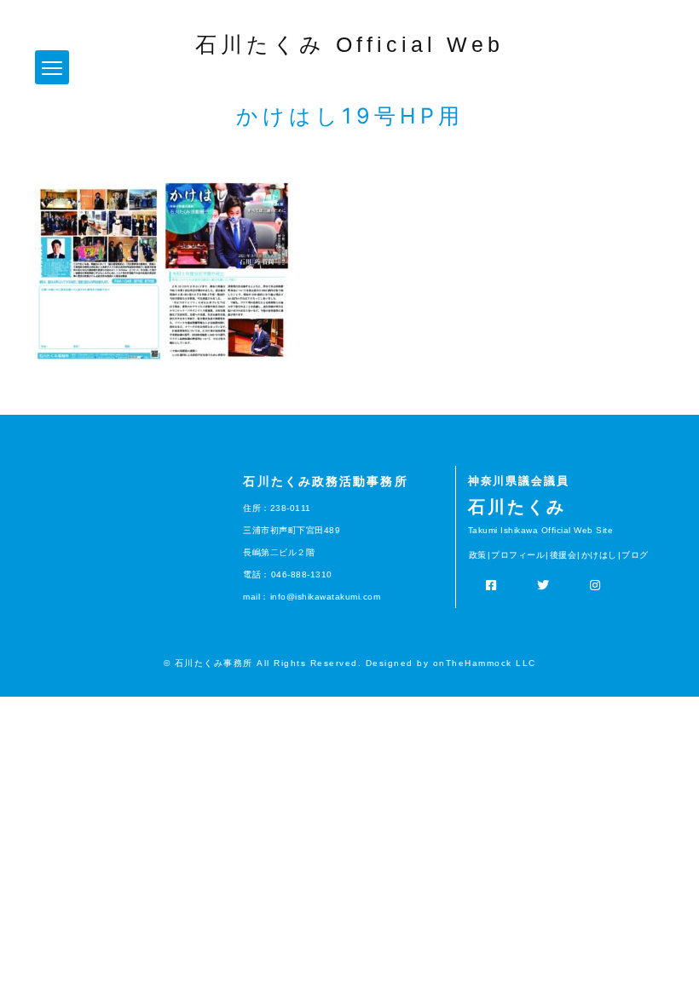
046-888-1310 (301, 574)
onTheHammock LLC (484, 663)
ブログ (635, 555)
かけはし (599, 555)
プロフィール (518, 555)
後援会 (563, 555)
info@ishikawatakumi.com (325, 596)
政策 (478, 555)
